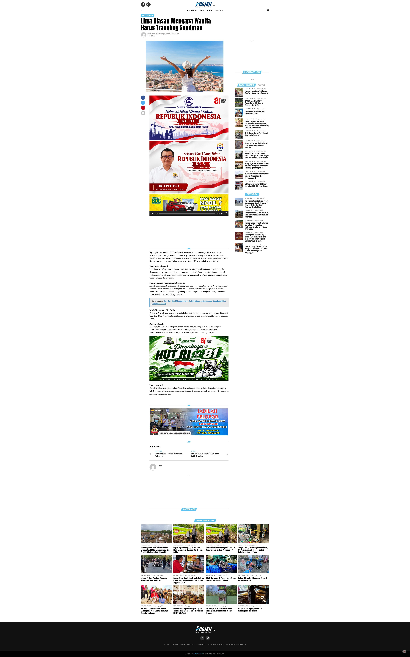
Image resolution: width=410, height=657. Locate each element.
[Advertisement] (188, 230)
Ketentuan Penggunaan (215, 644)
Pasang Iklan (201, 644)
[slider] (187, 213)
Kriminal (210, 10)
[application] (188, 205)
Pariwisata (219, 10)
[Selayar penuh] (226, 213)
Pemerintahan (192, 10)
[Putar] (152, 213)
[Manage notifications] (404, 651)
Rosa (152, 36)
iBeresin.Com (198, 654)
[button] (189, 205)
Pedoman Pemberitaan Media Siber (183, 644)
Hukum (202, 10)
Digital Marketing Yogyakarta (236, 644)
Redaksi (166, 644)
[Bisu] (222, 213)
